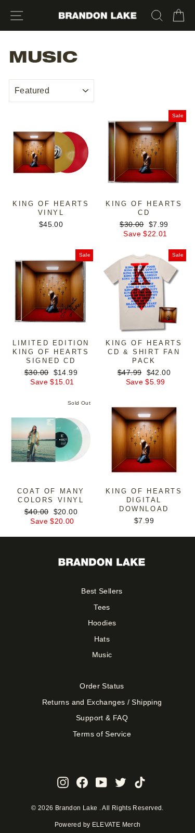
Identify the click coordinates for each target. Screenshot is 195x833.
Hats (102, 639)
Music (102, 655)
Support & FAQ (102, 718)
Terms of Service (102, 734)
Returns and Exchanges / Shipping (102, 702)
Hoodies (102, 623)
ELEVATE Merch (116, 824)
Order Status (102, 686)
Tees (102, 607)
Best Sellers (101, 591)
